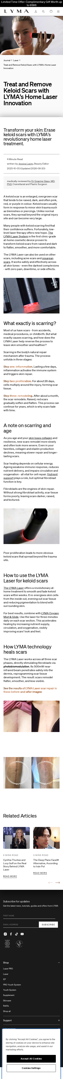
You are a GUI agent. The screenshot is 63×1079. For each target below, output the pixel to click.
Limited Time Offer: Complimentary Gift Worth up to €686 (31, 3)
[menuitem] (31, 987)
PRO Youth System (12, 984)
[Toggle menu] (58, 11)
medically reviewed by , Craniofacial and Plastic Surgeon (31, 183)
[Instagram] (5, 934)
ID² (4, 979)
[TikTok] (16, 934)
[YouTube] (22, 934)
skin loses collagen (40, 438)
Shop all (7, 1011)
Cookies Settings (31, 1068)
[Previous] (50, 882)
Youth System (9, 989)
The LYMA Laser (14, 588)
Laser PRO (8, 968)
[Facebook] (11, 934)
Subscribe (48, 924)
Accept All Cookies (31, 1058)
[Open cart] (51, 11)
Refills (6, 1005)
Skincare (7, 1000)
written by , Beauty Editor (28, 163)
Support (7, 1020)
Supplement (8, 995)
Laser (5, 974)
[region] (31, 1054)
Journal (7, 60)
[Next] (57, 882)
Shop (6, 962)
